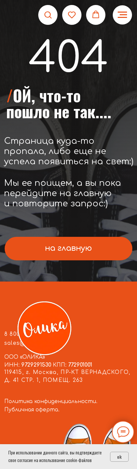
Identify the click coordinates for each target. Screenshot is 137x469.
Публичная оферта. (32, 410)
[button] (48, 15)
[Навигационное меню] (122, 15)
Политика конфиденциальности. (50, 401)
